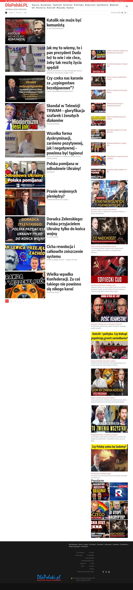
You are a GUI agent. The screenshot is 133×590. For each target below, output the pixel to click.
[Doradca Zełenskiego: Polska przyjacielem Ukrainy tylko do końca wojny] (25, 229)
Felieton (68, 5)
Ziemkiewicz (124, 544)
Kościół (51, 8)
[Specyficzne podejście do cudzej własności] (119, 510)
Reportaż (90, 5)
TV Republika (90, 555)
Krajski (86, 544)
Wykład (114, 5)
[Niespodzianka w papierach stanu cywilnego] (100, 510)
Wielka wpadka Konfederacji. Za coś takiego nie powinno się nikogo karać (64, 281)
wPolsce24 (83, 563)
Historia (41, 8)
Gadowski (116, 544)
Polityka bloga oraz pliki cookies (85, 571)
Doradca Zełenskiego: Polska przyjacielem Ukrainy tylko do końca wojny (66, 226)
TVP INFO (91, 566)
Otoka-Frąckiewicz (74, 546)
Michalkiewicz (73, 544)
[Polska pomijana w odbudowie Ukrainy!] (25, 174)
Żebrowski (100, 544)
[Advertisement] (109, 34)
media (11, 12)
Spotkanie (103, 5)
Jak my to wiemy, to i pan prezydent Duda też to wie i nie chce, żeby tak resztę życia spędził (64, 57)
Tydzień (57, 5)
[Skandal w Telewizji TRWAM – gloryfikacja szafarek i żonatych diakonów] (25, 116)
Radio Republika (89, 558)
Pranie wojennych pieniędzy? (62, 193)
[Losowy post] (122, 12)
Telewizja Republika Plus (87, 560)
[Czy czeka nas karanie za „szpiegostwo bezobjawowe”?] (25, 88)
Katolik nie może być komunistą (64, 22)
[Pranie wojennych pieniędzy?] (25, 202)
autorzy (19, 12)
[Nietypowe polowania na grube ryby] (100, 491)
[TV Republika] (119, 491)
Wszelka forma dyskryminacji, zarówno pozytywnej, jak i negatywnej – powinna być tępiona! (65, 143)
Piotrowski (92, 544)
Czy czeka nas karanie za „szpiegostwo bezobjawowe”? (65, 82)
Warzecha (85, 546)
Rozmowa (46, 5)
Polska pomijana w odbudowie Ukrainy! (64, 166)
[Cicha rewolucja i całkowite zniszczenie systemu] (25, 257)
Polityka (79, 5)
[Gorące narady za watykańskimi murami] (119, 529)
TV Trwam (91, 552)
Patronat (92, 569)
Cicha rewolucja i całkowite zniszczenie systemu (65, 251)
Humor (70, 8)
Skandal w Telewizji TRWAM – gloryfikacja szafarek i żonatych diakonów (66, 113)
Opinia (36, 5)
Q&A (25, 12)
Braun (81, 544)
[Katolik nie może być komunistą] (25, 31)
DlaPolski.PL (16, 5)
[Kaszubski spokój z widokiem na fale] (100, 529)
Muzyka (61, 8)
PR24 (82, 566)
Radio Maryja (79, 555)
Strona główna (80, 552)
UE (33, 8)
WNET (92, 563)
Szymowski (108, 544)
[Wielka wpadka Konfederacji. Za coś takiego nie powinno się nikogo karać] (25, 285)
